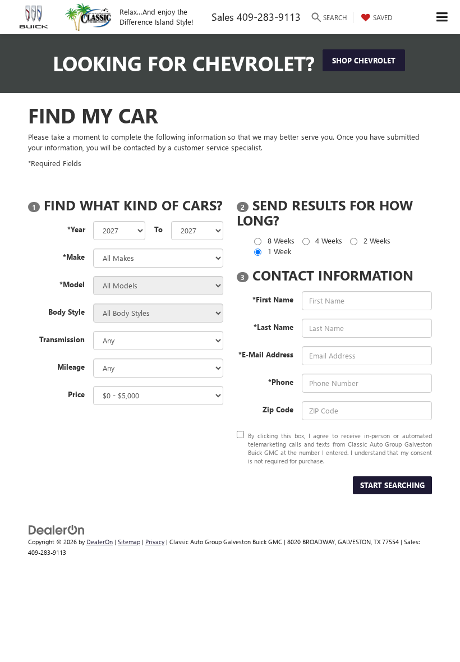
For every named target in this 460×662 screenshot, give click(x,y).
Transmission (62, 339)
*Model (72, 284)
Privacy (154, 541)
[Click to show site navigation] (442, 17)
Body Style (66, 311)
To (158, 229)
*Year (76, 229)
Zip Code (278, 409)
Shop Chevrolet (363, 60)
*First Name (272, 299)
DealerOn (99, 541)
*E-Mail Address (265, 354)
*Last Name (273, 327)
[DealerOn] (56, 529)
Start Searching (392, 485)
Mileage (71, 366)
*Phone (280, 382)
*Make (74, 256)
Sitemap (129, 541)
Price (76, 394)
